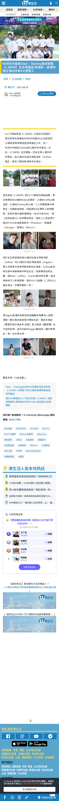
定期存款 (47, 14)
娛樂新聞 (36, 14)
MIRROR (21, 428)
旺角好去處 (7, 757)
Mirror (34, 445)
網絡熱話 (9, 456)
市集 (15, 750)
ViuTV (46, 428)
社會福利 (50, 757)
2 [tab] (25, 17)
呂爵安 (46, 445)
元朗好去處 (24, 753)
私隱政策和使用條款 (31, 783)
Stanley (42, 434)
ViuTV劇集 (10, 434)
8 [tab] (25, 21)
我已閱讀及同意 (29, 789)
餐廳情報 (27, 757)
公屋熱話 (24, 14)
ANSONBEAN (34, 450)
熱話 (27, 79)
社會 (17, 757)
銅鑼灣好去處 (8, 753)
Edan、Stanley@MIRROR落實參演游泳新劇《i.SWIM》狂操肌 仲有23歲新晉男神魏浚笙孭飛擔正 (28, 390)
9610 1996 (14, 419)
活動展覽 (6, 750)
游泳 (19, 439)
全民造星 (9, 445)
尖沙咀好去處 (33, 750)
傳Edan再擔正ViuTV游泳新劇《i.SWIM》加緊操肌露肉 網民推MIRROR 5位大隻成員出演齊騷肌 (29, 401)
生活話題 (17, 79)
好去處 (8, 428)
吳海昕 (22, 445)
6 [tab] (37, 17)
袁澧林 (30, 439)
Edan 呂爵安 (27, 434)
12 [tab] (37, 21)
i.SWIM (34, 428)
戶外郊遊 (38, 757)
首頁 (5, 79)
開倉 (21, 750)
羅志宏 (11, 87)
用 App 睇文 (48, 93)
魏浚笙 (8, 439)
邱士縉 (8, 450)
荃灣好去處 (38, 753)
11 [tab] (34, 21)
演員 (21, 456)
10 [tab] (31, 21)
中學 (19, 450)
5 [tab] (34, 17)
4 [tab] (31, 17)
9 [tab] (28, 21)
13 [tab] (30, 24)
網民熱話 (6, 766)
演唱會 (9, 9)
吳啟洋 (42, 439)
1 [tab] (23, 17)
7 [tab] (23, 21)
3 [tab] (28, 17)
